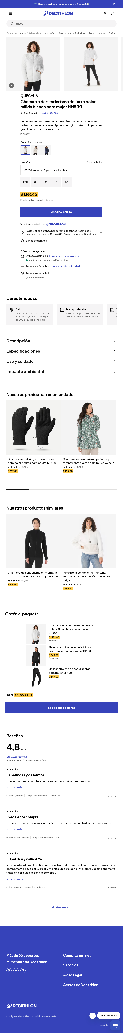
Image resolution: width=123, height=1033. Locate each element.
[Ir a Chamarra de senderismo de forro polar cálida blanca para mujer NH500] (36, 634)
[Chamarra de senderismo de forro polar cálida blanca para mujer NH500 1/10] (33, 64)
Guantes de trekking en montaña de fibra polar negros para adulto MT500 (32, 461)
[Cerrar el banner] (114, 3)
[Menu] (10, 13)
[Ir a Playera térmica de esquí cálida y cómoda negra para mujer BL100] (36, 655)
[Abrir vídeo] (11, 85)
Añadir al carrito (61, 211)
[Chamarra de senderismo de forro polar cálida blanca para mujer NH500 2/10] (91, 64)
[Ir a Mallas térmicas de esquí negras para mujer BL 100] (36, 677)
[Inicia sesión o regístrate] (105, 13)
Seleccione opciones (61, 707)
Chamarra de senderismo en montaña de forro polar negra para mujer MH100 (33, 574)
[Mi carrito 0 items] (113, 13)
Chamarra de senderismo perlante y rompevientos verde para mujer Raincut (88, 461)
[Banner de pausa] (108, 3)
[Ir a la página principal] (58, 13)
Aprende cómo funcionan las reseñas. (26, 760)
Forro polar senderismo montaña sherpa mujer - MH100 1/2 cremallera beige (86, 576)
